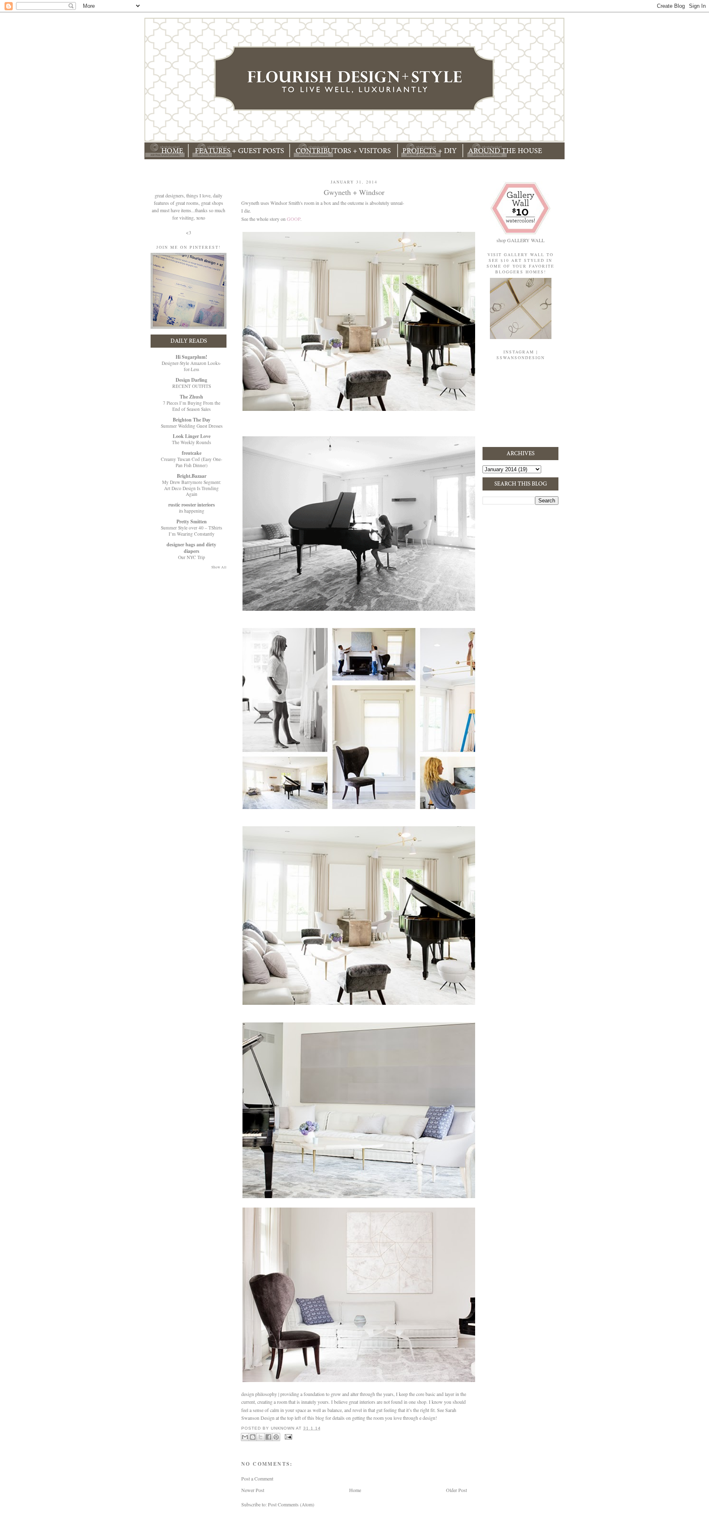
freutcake (191, 452)
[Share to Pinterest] (276, 1437)
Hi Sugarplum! (191, 356)
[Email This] (245, 1437)
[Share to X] (260, 1437)
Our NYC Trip (191, 557)
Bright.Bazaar (191, 475)
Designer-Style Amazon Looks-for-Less (191, 366)
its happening (191, 511)
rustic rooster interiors (191, 504)
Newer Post (252, 1490)
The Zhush (191, 396)
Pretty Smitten (191, 521)
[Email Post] (287, 1436)
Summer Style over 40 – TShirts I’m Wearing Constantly (191, 531)
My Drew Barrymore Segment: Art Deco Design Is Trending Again (191, 488)
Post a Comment (257, 1478)
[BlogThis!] (253, 1437)
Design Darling (191, 379)
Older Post (456, 1490)
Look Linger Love (191, 436)
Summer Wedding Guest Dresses (191, 426)
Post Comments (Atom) (291, 1504)
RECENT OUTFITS (191, 386)
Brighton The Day (191, 419)
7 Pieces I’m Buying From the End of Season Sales (191, 406)
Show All (218, 567)
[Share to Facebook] (268, 1437)
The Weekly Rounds (191, 442)
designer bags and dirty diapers (191, 548)
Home (355, 1490)
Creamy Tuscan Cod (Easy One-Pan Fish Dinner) (191, 462)
